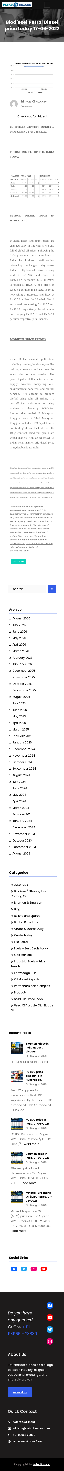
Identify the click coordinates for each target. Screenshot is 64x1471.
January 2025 (22, 742)
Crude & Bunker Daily (29, 929)
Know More (20, 1392)
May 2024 (19, 795)
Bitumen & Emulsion (28, 903)
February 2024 (22, 814)
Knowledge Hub (25, 973)
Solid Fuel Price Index (28, 999)
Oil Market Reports (27, 979)
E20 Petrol (21, 942)
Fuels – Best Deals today (31, 948)
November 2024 (23, 756)
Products (20, 992)
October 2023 (22, 841)
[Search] (52, 589)
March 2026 (20, 651)
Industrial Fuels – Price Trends (28, 963)
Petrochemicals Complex (32, 986)
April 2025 (19, 723)
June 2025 (19, 710)
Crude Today (23, 935)
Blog (17, 909)
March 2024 (20, 808)
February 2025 (22, 736)
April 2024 (19, 801)
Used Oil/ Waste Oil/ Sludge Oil (32, 1007)
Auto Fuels (18, 561)
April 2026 (19, 645)
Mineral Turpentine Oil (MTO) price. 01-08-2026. (39, 1197)
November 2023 (23, 834)
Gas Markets (23, 955)
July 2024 (19, 782)
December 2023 (23, 827)
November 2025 (23, 677)
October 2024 (22, 762)
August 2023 (21, 853)
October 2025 (22, 684)
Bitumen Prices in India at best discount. (37, 1047)
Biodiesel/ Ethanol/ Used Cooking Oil (29, 893)
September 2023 (24, 847)
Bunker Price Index (27, 922)
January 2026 (22, 664)
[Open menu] (47, 5)
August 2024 (21, 775)
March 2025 (20, 729)
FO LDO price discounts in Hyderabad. (34, 1076)
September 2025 (24, 690)
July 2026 (19, 625)
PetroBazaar (41, 1464)
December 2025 (23, 671)
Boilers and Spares (27, 916)
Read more (31, 1144)
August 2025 (21, 697)
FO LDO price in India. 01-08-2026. (38, 1122)
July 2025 (19, 703)
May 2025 (19, 716)
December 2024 (23, 749)
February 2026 (22, 658)
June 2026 (19, 632)
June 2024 (19, 788)
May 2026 (19, 638)
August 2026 (21, 618)
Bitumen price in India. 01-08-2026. (38, 1156)
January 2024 (22, 821)
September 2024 (24, 769)
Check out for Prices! (32, 116)
